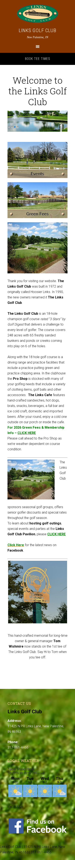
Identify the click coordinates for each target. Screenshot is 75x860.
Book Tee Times (37, 59)
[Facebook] (38, 833)
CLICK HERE (27, 433)
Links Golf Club (37, 30)
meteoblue (15, 806)
